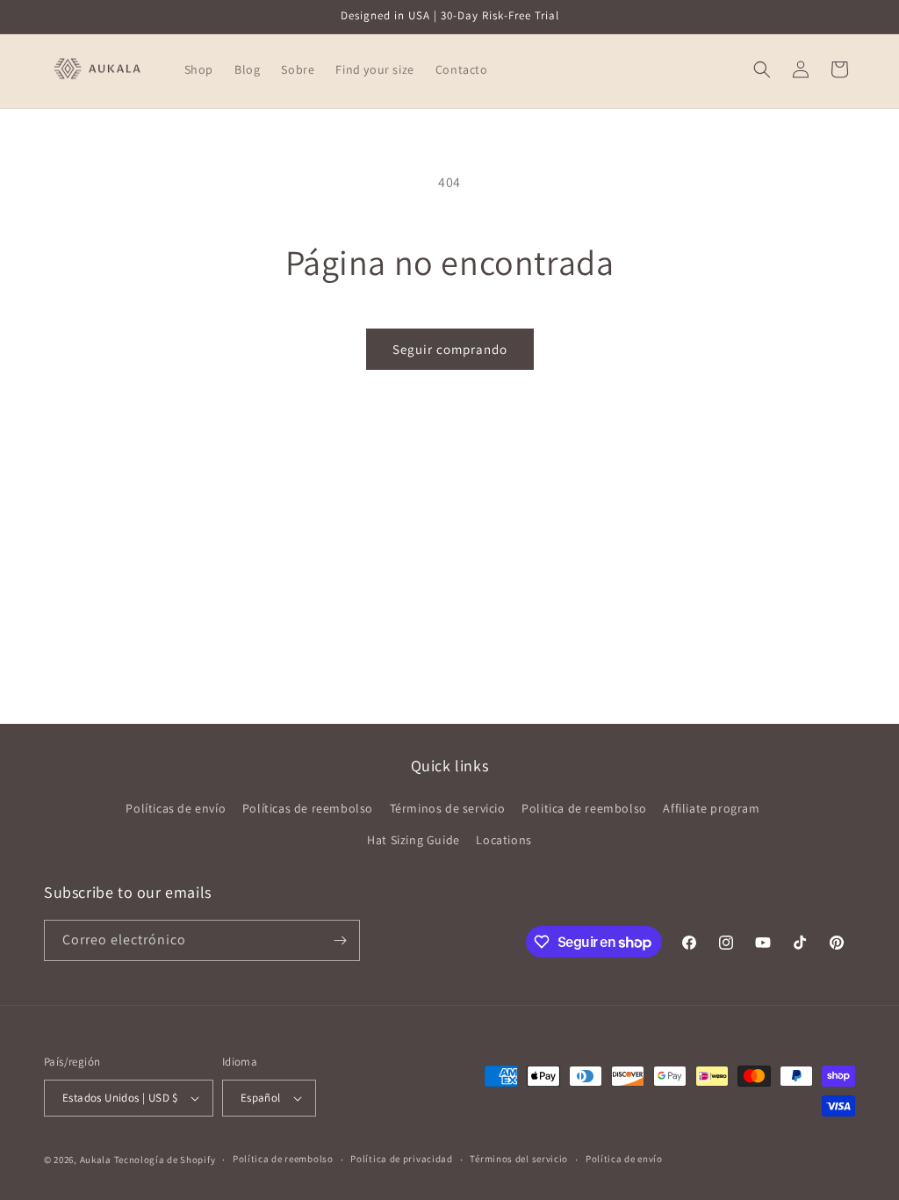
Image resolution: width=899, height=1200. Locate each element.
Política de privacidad (401, 1159)
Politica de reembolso (584, 808)
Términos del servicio (519, 1159)
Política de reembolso (283, 1159)
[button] (762, 69)
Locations (503, 840)
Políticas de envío (176, 808)
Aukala (95, 1159)
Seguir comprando (449, 349)
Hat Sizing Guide (413, 840)
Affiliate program (711, 808)
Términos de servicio (448, 808)
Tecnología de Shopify (165, 1159)
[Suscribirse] (339, 940)
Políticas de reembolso (307, 808)
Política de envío (624, 1159)
